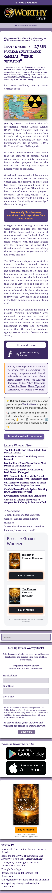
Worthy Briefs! (35, 648)
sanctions (12, 75)
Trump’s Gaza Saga (11, 869)
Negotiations (9, 72)
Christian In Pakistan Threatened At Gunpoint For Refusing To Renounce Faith (25, 501)
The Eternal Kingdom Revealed (29, 592)
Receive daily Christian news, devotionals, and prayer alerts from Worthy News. (26, 215)
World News (13, 511)
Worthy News (29, 75)
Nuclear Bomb (34, 72)
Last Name (8, 696)
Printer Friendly (26, 79)
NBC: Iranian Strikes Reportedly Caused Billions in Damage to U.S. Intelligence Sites (26, 477)
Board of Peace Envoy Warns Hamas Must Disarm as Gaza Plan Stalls (25, 464)
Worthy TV (7, 845)
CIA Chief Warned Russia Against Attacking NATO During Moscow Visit (25, 490)
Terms (21, 717)
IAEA (43, 67)
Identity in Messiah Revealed (32, 556)
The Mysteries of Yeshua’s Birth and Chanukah (25, 879)
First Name (8, 686)
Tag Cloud (32, 67)
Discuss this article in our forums (24, 436)
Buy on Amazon (26, 576)
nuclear (24, 72)
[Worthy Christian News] (26, 14)
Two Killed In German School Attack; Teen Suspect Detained (25, 451)
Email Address (10, 675)
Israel (41, 70)
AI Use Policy (26, 383)
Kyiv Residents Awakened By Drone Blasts (25, 495)
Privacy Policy (9, 717)
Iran (36, 70)
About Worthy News (18, 380)
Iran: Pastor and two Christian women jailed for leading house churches (22, 519)
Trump (20, 75)
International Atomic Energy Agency (19, 70)
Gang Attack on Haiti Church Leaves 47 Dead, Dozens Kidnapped (23, 471)
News (17, 72)
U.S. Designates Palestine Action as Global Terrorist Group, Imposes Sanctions (25, 484)
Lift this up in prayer (26, 345)
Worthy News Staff (34, 389)
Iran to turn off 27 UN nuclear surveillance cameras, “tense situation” (25, 54)
